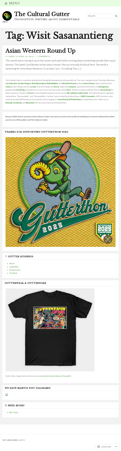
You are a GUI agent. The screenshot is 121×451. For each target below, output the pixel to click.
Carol (12, 56)
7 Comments (43, 56)
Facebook (17, 103)
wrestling (20, 90)
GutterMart (13, 267)
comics (9, 87)
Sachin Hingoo (24, 83)
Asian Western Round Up (41, 50)
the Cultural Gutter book (77, 93)
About (11, 263)
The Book (13, 273)
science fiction (88, 83)
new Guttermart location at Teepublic (55, 376)
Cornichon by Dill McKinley (69, 99)
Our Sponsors (14, 270)
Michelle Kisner (69, 83)
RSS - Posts (13, 412)
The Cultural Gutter (42, 14)
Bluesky (9, 103)
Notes (22, 440)
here (69, 90)
